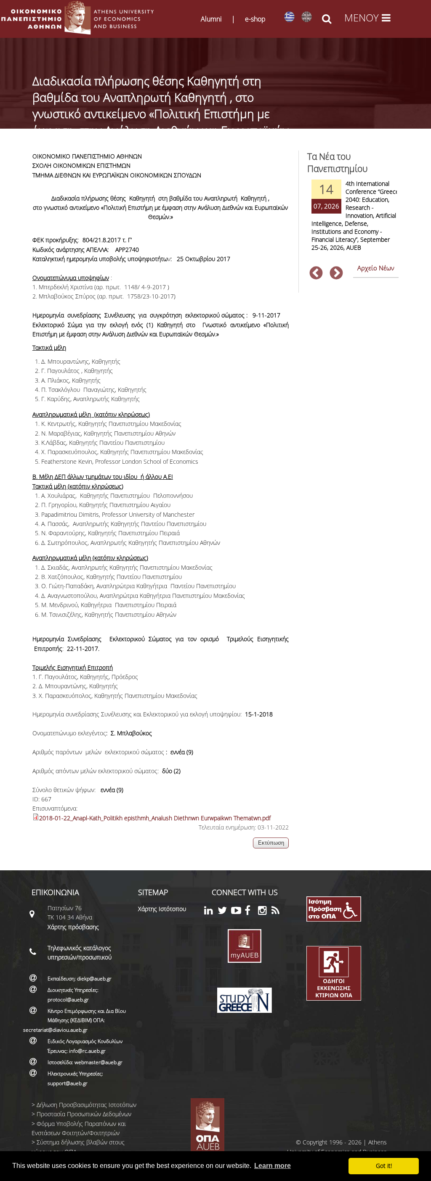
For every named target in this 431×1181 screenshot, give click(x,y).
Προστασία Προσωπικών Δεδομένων (84, 1114)
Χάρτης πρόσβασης (73, 927)
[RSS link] (278, 912)
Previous (316, 274)
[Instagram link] (264, 912)
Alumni (211, 19)
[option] (353, 221)
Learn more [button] (272, 1165)
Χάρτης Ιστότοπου (162, 909)
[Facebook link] (251, 912)
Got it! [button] (384, 1166)
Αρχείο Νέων (375, 268)
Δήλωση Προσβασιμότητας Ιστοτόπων (86, 1105)
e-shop (255, 19)
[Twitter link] (224, 912)
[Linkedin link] (211, 912)
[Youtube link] (238, 912)
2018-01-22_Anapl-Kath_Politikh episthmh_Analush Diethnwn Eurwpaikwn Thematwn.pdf (155, 818)
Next (336, 274)
